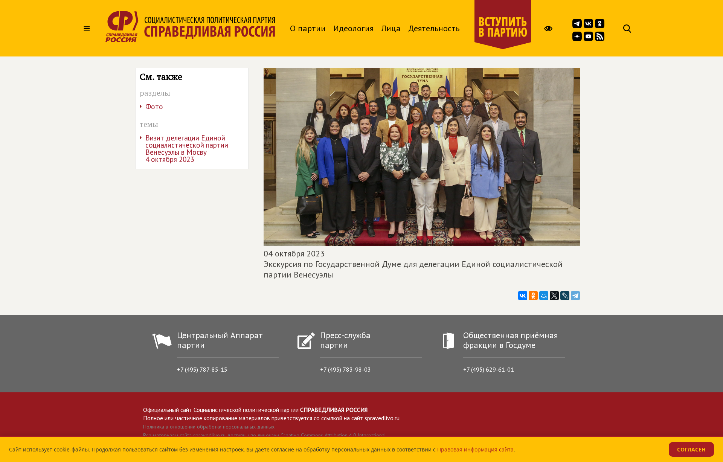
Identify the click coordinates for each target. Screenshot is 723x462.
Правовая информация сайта (475, 449)
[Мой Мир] (543, 295)
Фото (154, 106)
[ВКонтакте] (522, 295)
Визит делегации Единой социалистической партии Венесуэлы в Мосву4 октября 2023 (186, 148)
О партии (308, 28)
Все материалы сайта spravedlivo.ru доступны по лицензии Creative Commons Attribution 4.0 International (264, 435)
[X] (554, 295)
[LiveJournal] (564, 295)
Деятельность (433, 28)
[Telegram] (575, 295)
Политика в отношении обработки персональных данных (209, 426)
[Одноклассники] (533, 295)
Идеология (353, 28)
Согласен (691, 449)
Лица (391, 28)
